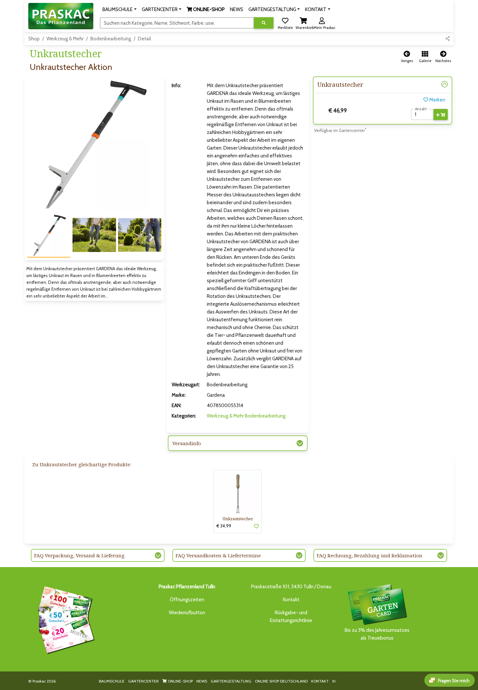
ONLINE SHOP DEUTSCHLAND (281, 681)
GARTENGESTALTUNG (231, 681)
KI (334, 681)
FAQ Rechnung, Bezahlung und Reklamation (369, 555)
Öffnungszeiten (187, 600)
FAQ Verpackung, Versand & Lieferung (79, 555)
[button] (119, 9)
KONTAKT (320, 681)
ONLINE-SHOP (180, 681)
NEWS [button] (236, 9)
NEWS (201, 681)
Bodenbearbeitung (110, 39)
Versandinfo (186, 443)
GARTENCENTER (143, 681)
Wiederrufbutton (187, 613)
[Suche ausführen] (263, 23)
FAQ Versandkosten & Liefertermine (218, 555)
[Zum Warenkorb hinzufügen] (440, 114)
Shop (34, 39)
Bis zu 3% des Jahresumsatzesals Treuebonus (377, 634)
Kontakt (291, 600)
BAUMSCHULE (112, 681)
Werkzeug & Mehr (65, 39)
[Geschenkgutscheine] (64, 619)
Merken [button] (436, 100)
